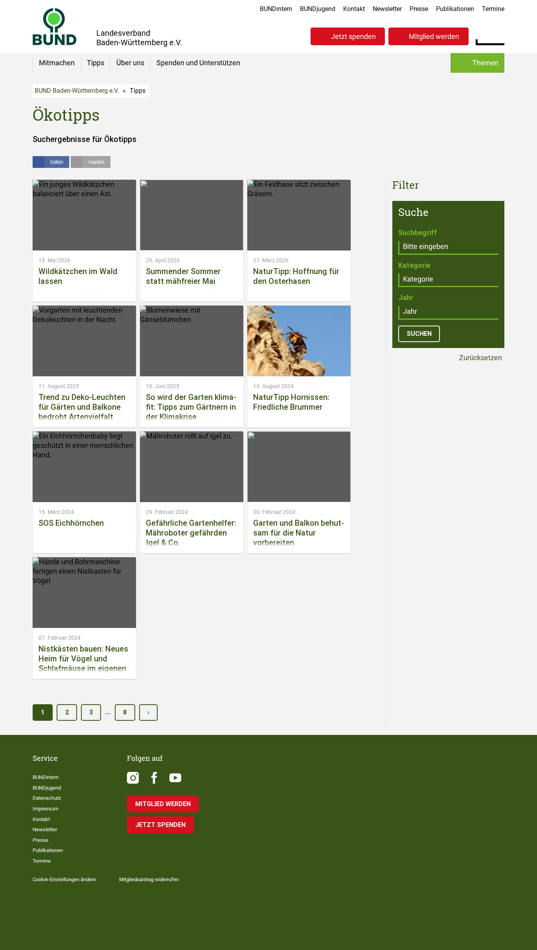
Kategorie (414, 265)
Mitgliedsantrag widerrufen (149, 879)
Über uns (130, 63)
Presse (419, 9)
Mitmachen (57, 63)
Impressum (45, 809)
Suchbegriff (417, 232)
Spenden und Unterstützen (198, 63)
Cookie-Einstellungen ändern (64, 879)
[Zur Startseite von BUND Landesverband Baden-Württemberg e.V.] (55, 26)
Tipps (95, 63)
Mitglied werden (434, 36)
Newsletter (387, 9)
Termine (493, 9)
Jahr (405, 297)
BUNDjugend (317, 9)
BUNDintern (276, 9)
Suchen (498, 35)
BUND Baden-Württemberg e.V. (77, 90)
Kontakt (354, 9)
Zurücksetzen (480, 358)
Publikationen (455, 9)
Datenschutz (47, 798)
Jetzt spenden (353, 36)
